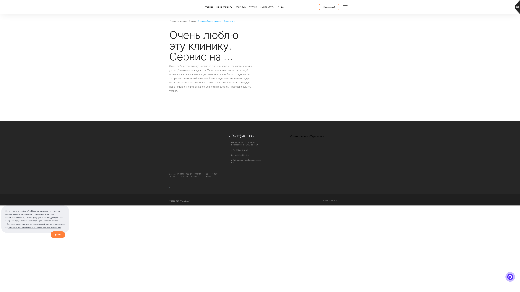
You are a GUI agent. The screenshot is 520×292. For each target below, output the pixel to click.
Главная (209, 7)
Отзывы (192, 21)
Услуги (253, 7)
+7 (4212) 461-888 (241, 136)
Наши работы (267, 7)
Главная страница (178, 21)
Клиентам (241, 7)
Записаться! (329, 7)
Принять (58, 234)
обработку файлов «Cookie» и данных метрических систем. (34, 227)
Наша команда (224, 7)
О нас (281, 7)
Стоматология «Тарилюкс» (307, 136)
